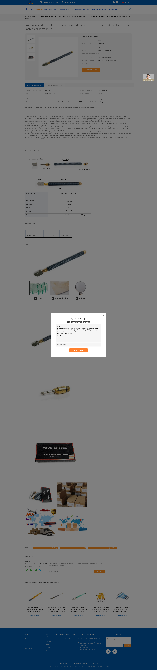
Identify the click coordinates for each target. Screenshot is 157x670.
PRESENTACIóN (78, 350)
